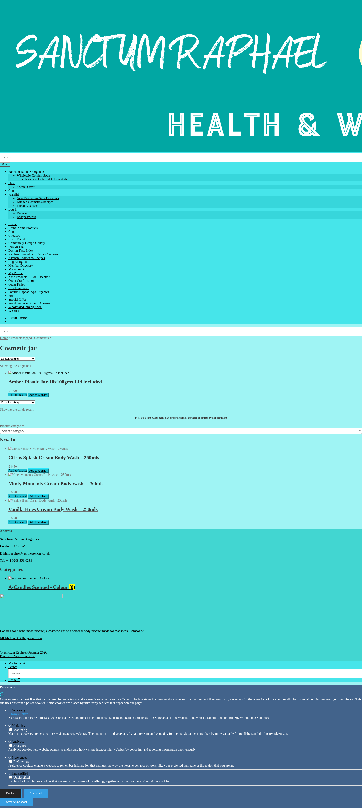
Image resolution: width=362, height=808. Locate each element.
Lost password (26, 217)
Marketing (18, 725)
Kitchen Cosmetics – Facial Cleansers (33, 254)
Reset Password (18, 288)
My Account (16, 663)
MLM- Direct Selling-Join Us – (21, 638)
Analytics (18, 741)
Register (22, 213)
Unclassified (20, 773)
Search (12, 667)
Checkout (14, 235)
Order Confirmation (21, 280)
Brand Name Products (23, 228)
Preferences (19, 757)
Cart (11, 190)
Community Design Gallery (26, 243)
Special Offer (25, 187)
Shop (11, 183)
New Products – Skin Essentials (46, 179)
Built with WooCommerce (17, 656)
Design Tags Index (20, 250)
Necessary (18, 710)
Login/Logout (17, 262)
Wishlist (13, 194)
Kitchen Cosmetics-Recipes (35, 202)
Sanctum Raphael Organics (26, 172)
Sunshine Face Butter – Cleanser (30, 303)
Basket (14, 680)
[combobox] (181, 431)
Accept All (36, 793)
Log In (12, 209)
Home (12, 224)
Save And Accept (16, 801)
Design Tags (16, 246)
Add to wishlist (38, 394)
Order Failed (16, 284)
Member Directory (20, 265)
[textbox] (181, 431)
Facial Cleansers (27, 205)
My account (16, 269)
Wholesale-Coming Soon (33, 175)
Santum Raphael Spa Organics (28, 292)
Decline (10, 793)
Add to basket (17, 394)
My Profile (15, 273)
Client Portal (16, 239)
